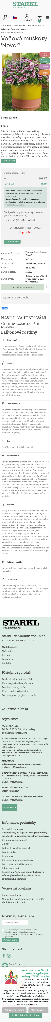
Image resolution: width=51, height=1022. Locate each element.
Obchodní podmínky (25, 832)
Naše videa (7, 650)
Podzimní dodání (45, 72)
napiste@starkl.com (12, 781)
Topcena (45, 54)
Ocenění (6, 654)
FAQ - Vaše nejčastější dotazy (17, 863)
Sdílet (4, 308)
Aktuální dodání (26, 220)
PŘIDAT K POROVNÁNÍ (18, 297)
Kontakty (6, 662)
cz (15, 17)
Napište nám (9, 807)
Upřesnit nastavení (14, 1010)
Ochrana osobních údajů (14, 839)
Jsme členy (14, 964)
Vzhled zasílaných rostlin (15, 691)
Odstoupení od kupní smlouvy (17, 859)
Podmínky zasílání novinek (16, 847)
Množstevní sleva (45, 60)
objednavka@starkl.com (14, 732)
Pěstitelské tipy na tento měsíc (17, 679)
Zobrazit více (8, 161)
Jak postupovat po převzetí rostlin (19, 695)
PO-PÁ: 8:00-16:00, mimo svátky (18, 729)
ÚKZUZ (5, 843)
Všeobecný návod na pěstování (18, 683)
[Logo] (25, 5)
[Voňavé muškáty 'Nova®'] (25, 82)
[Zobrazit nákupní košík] (39, 17)
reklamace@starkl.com (14, 767)
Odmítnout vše (38, 1010)
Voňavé (45, 66)
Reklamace (7, 855)
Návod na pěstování (22, 286)
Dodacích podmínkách (16, 205)
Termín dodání (9, 851)
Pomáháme (8, 658)
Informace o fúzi (10, 867)
